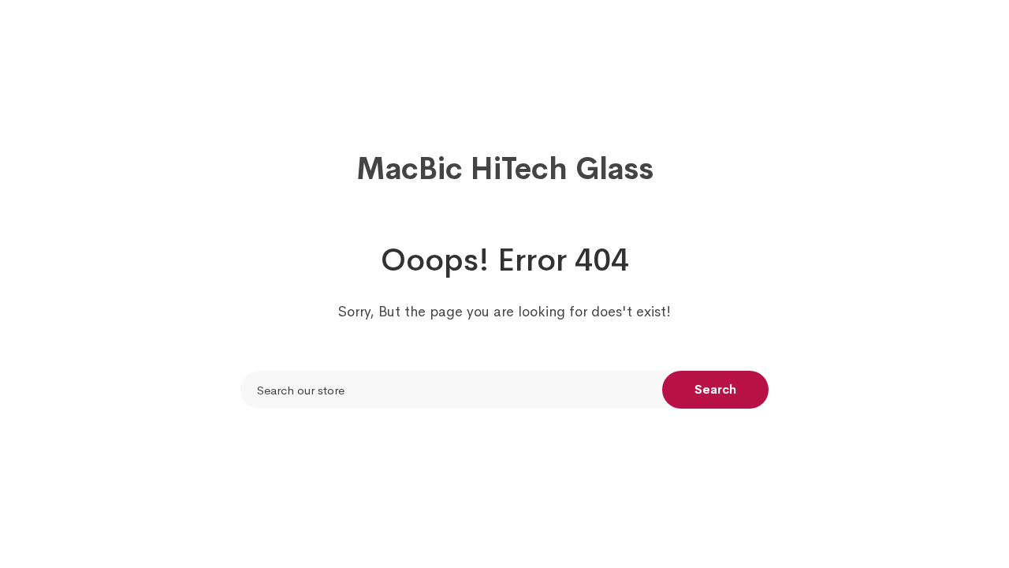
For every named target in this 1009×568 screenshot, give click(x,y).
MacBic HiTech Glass (504, 168)
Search (715, 389)
